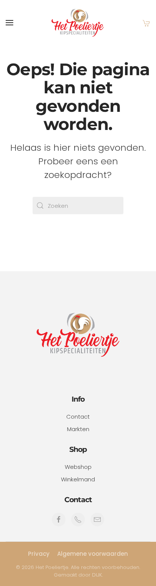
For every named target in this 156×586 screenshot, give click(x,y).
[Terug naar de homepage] (78, 23)
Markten (78, 429)
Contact (78, 417)
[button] (9, 23)
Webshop (78, 467)
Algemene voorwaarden (92, 554)
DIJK (97, 574)
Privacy (39, 554)
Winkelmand (78, 479)
